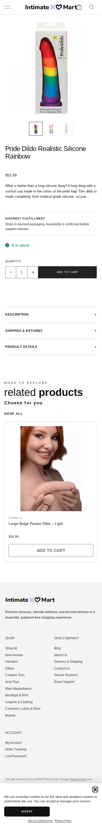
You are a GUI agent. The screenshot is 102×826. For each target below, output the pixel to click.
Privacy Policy (63, 820)
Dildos (9, 668)
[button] (95, 789)
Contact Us (62, 668)
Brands (10, 715)
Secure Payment (66, 675)
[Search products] (91, 7)
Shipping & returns (24, 331)
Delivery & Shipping (68, 661)
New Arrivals (14, 655)
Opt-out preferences (40, 820)
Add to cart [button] (51, 550)
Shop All (13, 413)
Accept (26, 811)
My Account (13, 743)
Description (17, 314)
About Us (60, 655)
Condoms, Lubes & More (23, 708)
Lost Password (15, 756)
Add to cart (67, 272)
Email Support (64, 682)
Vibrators (11, 661)
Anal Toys (12, 682)
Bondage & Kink (16, 695)
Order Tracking (15, 749)
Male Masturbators (18, 689)
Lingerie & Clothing (19, 702)
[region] (51, 494)
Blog (57, 648)
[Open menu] (8, 7)
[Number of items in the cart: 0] (79, 7)
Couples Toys (15, 675)
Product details (21, 347)
